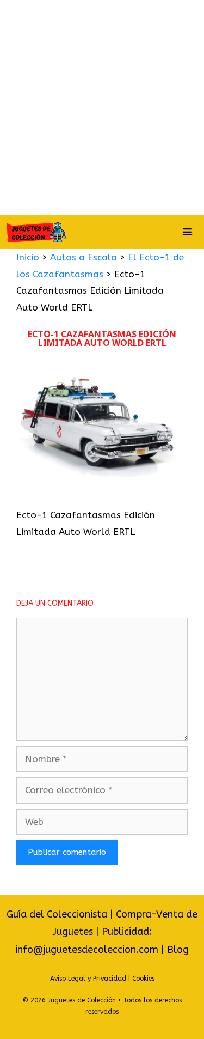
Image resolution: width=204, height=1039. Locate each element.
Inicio (27, 257)
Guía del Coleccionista (57, 914)
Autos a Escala (83, 257)
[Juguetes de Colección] (35, 232)
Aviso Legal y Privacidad (88, 978)
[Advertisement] (102, 107)
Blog (178, 950)
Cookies (143, 978)
